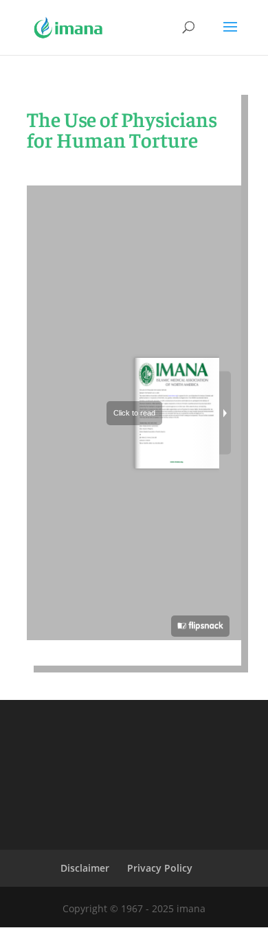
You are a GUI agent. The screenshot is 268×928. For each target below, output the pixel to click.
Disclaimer (84, 867)
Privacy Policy (159, 867)
